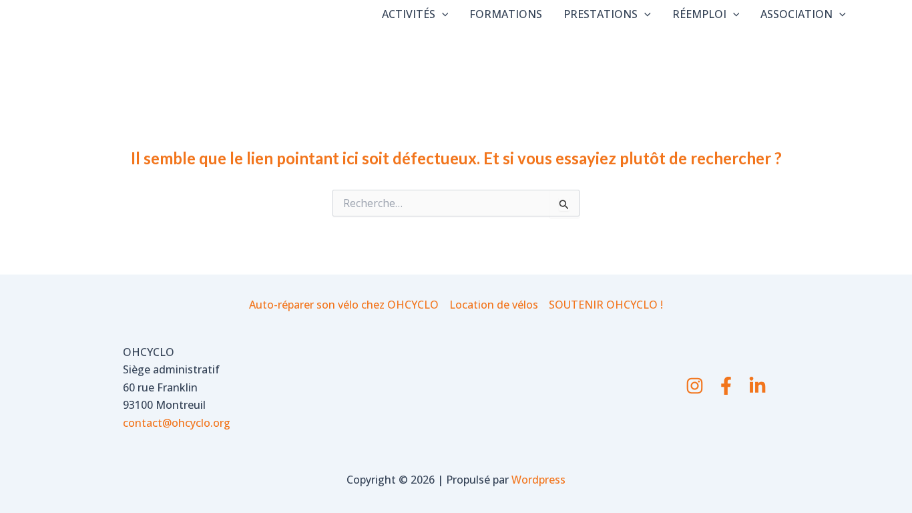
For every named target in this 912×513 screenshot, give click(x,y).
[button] (442, 14)
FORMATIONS (505, 14)
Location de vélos (493, 304)
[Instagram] (695, 386)
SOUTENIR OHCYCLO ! (606, 304)
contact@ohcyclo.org (176, 422)
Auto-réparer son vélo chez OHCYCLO (344, 304)
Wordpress (538, 479)
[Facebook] (726, 386)
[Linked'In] (757, 386)
